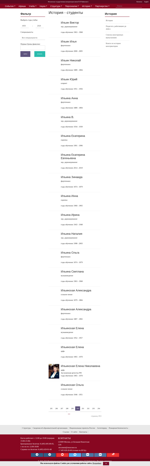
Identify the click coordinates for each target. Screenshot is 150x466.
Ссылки (66, 432)
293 (93, 408)
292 (88, 408)
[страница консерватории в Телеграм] (37, 455)
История (109, 20)
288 (67, 408)
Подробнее (96, 463)
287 (62, 408)
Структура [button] (55, 6)
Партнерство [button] (101, 6)
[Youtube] (62, 455)
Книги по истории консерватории (113, 44)
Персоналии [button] (71, 6)
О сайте (74, 432)
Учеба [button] (32, 6)
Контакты (83, 432)
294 (99, 408)
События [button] (9, 6)
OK (106, 463)
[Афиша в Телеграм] (113, 455)
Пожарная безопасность (118, 428)
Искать (39, 54)
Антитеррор (102, 428)
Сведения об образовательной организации (50, 428)
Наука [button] (42, 6)
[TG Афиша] (50, 455)
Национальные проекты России (82, 428)
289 (72, 408)
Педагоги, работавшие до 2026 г (116, 27)
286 (56, 408)
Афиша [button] (22, 6)
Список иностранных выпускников (114, 36)
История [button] (86, 6)
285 (51, 408)
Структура (26, 428)
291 (83, 408)
